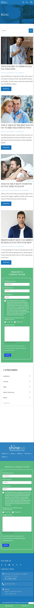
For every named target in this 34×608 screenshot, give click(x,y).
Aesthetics (6, 376)
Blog (4, 387)
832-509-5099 (27, 2)
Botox (5, 398)
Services (27, 454)
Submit (8, 355)
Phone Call (20, 322)
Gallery (19, 454)
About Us (5, 454)
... (17, 84)
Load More (6, 403)
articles (5, 382)
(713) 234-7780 (9, 500)
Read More (6, 89)
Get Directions (10, 578)
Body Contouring (8, 392)
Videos (4, 457)
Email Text (10, 322)
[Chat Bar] (17, 605)
